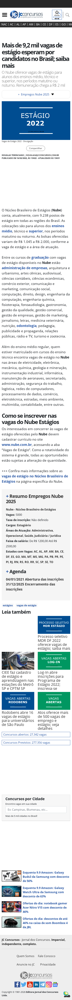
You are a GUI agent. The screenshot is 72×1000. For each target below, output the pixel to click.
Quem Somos (25, 956)
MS (35, 557)
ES (57, 24)
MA (23, 557)
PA (46, 557)
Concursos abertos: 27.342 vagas (25, 734)
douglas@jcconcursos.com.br (42, 155)
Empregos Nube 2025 (33, 94)
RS (21, 562)
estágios (8, 605)
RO (27, 562)
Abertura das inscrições (35, 579)
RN (16, 562)
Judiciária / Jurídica (47, 536)
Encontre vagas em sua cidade (21, 803)
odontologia (27, 325)
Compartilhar (35, 148)
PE (61, 557)
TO (51, 562)
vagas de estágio (27, 605)
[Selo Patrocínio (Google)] (57, 14)
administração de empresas (24, 267)
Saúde (28, 536)
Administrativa (42, 530)
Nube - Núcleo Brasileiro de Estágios (31, 509)
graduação (40, 257)
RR (32, 562)
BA (38, 24)
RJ (11, 562)
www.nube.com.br (17, 444)
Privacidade (48, 964)
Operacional (14, 536)
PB (51, 557)
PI (7, 562)
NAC (4, 24)
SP (42, 562)
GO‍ (64, 24)
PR (56, 557)
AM (31, 24)
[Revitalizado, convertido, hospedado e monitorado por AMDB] (67, 994)
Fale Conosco (46, 956)
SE (46, 562)
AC (11, 24)
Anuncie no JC (26, 964)
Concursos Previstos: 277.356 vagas (26, 742)
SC (37, 562)
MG (40, 557)
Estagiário (24, 525)
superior (36, 231)
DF (50, 24)
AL (18, 24)
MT (29, 557)
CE (44, 24)
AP (24, 24)
